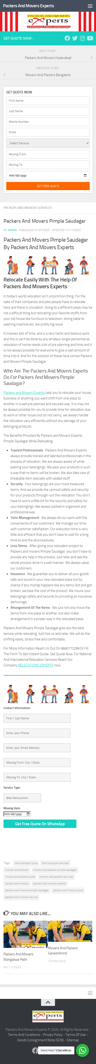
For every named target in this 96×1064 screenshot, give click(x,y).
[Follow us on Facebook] (67, 38)
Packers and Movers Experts (24, 393)
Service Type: (12, 787)
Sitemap (73, 1040)
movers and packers (17, 870)
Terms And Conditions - (25, 1035)
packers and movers (17, 883)
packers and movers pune (68, 890)
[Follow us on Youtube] (90, 38)
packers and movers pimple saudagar (27, 890)
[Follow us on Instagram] (82, 38)
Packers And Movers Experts (28, 5)
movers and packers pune (20, 876)
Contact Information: (17, 708)
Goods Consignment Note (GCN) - (42, 1040)
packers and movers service (21, 897)
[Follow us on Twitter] (75, 38)
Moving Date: (12, 808)
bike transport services (55, 863)
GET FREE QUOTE (48, 186)
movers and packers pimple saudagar (55, 870)
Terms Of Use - (76, 1035)
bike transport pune (26, 863)
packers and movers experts (49, 883)
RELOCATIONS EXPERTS (35, 665)
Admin (12, 230)
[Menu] (90, 6)
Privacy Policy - (54, 1035)
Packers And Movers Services (27, 208)
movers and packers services (56, 876)
